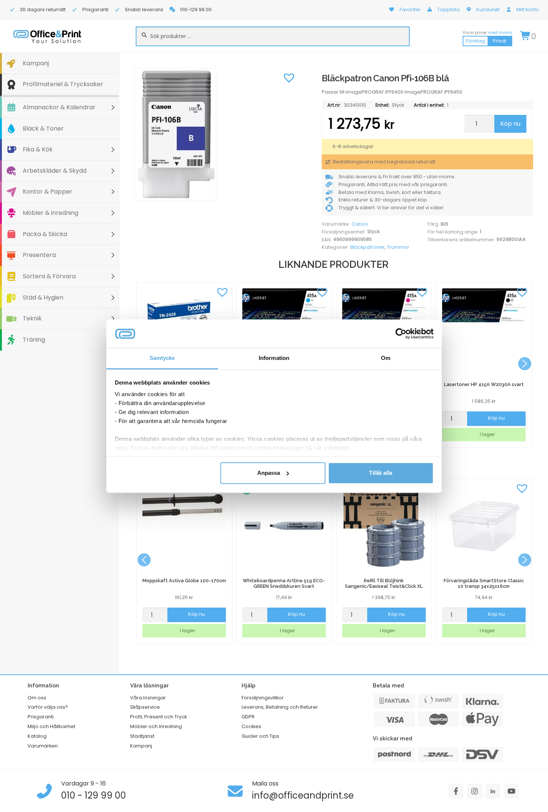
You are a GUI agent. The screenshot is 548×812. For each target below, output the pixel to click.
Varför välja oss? (48, 707)
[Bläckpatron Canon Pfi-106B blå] (216, 134)
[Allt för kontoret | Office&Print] (47, 36)
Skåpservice (145, 707)
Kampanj (36, 63)
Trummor (398, 247)
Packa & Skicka (45, 234)
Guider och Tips (260, 736)
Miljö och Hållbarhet (51, 726)
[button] (289, 77)
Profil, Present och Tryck (158, 717)
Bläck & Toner (43, 128)
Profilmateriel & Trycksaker (63, 84)
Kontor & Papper (47, 191)
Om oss (37, 698)
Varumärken (43, 746)
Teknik (32, 318)
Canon (360, 224)
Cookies (251, 726)
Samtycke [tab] (162, 358)
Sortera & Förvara (49, 276)
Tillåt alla (380, 473)
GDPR (248, 717)
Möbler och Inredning (156, 726)
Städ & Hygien (43, 297)
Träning (34, 339)
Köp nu (510, 123)
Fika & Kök (38, 149)
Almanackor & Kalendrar (59, 107)
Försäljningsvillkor (263, 698)
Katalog (37, 736)
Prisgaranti (41, 717)
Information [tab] (274, 358)
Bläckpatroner (367, 247)
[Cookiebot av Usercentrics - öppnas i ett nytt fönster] (401, 333)
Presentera (39, 255)
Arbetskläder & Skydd (54, 170)
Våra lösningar (148, 698)
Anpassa (268, 473)
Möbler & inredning (50, 213)
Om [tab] (385, 358)
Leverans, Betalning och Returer (280, 707)
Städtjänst (142, 736)
